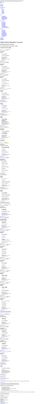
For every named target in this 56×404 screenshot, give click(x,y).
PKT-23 (3, 9)
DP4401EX (4, 17)
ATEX (1, 14)
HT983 (3, 19)
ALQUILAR (2, 395)
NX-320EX (4, 16)
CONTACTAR (2, 2)
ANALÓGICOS (2, 20)
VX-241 (3, 11)
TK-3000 (3, 25)
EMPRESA (1, 39)
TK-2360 (3, 23)
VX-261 (4, 26)
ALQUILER (1, 38)
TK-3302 (3, 22)
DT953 (3, 13)
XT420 (3, 10)
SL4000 (3, 36)
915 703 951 (1, 4)
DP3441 (4, 34)
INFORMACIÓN (2, 73)
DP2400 (4, 33)
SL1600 (4, 35)
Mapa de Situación (2, 403)
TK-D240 (3, 31)
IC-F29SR (3, 12)
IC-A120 (5, 27)
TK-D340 (3, 32)
